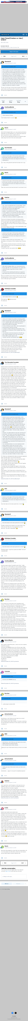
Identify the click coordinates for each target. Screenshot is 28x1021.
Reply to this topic (14, 51)
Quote (5, 95)
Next (23, 56)
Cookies (14, 1016)
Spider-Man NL (5, 46)
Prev (4, 56)
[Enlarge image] (16, 117)
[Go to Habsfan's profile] (2, 198)
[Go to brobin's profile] (2, 808)
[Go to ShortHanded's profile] (2, 148)
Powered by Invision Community (14, 1019)
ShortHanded (8, 147)
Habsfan (7, 197)
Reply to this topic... (8, 876)
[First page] (2, 56)
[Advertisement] (14, 18)
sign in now (7, 871)
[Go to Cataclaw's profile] (2, 672)
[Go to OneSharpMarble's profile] (2, 108)
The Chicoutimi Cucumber (12, 362)
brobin (6, 807)
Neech (6, 127)
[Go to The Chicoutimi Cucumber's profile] (2, 363)
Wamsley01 (8, 61)
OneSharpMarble (9, 107)
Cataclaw (7, 671)
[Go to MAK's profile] (2, 734)
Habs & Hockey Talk (14, 47)
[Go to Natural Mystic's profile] (2, 641)
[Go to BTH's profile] (2, 489)
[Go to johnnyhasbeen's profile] (2, 715)
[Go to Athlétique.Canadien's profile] (2, 289)
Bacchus (7, 599)
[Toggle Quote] (3, 66)
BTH (6, 488)
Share (7, 883)
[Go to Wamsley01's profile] (2, 62)
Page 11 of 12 (14, 56)
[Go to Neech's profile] (2, 128)
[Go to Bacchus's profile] (2, 600)
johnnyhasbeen (9, 714)
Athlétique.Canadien (10, 288)
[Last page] (26, 56)
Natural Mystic (9, 640)
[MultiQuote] (2, 95)
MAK (6, 734)
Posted (10, 63)
